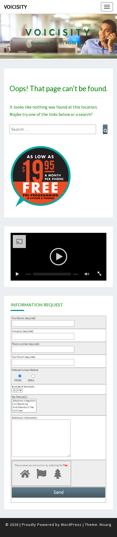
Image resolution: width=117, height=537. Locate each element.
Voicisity (15, 6)
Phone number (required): (26, 343)
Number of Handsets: (23, 386)
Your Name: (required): (24, 318)
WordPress (71, 524)
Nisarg (106, 524)
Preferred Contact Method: (25, 369)
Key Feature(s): (19, 396)
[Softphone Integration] (24, 400)
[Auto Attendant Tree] (24, 407)
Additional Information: (25, 417)
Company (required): (23, 331)
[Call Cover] (24, 410)
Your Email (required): (24, 356)
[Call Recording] (24, 404)
